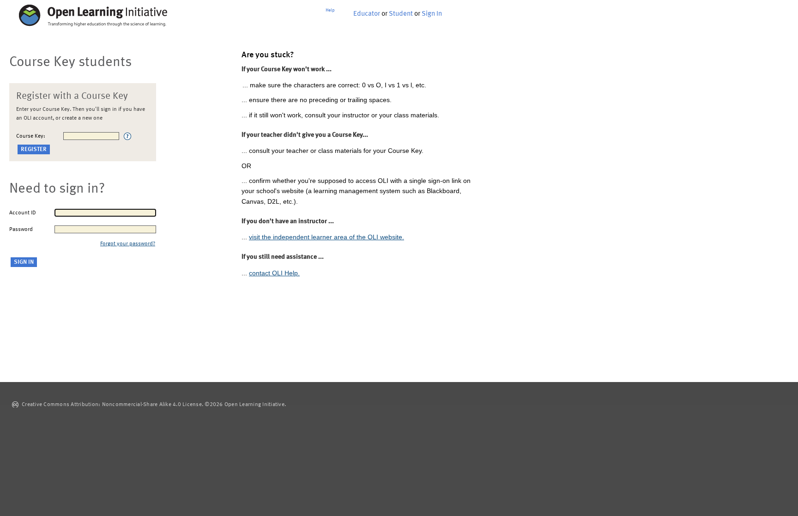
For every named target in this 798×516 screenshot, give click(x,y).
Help (330, 10)
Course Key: (30, 136)
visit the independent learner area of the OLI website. (326, 237)
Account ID (22, 213)
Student (401, 14)
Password (21, 229)
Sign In (432, 14)
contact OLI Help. (274, 273)
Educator (366, 14)
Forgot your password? (127, 244)
